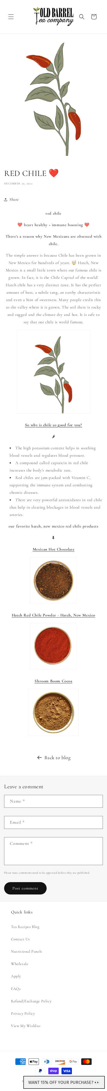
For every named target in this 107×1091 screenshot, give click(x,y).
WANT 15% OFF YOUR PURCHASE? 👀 (64, 1082)
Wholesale (19, 963)
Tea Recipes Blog (25, 926)
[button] (11, 17)
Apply (16, 976)
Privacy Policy (23, 1013)
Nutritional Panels (26, 951)
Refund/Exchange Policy (31, 1001)
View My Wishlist (26, 1025)
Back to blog (57, 758)
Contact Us (20, 939)
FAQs (16, 988)
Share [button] (14, 199)
